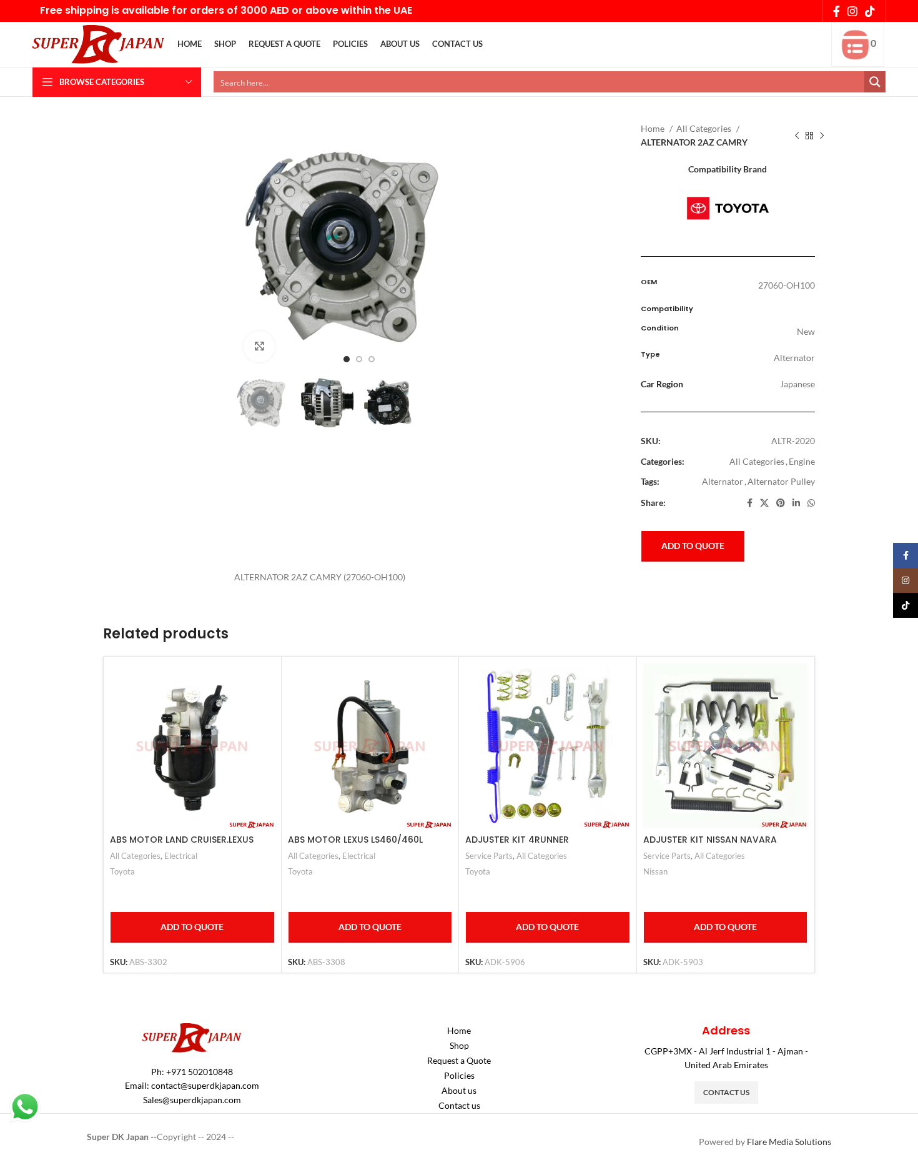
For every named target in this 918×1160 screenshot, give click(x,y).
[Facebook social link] (836, 11)
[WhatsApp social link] (811, 503)
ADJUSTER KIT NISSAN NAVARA (710, 839)
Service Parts (489, 856)
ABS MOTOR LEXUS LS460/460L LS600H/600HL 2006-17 (355, 845)
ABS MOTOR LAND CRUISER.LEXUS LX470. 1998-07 (182, 845)
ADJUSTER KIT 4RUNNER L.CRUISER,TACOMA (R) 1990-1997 (539, 845)
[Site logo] (98, 43)
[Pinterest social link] (780, 503)
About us (459, 1090)
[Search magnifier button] (875, 81)
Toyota (122, 871)
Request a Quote (459, 1060)
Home (653, 128)
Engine (802, 461)
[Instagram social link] (852, 11)
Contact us (459, 1105)
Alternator (722, 481)
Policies (459, 1075)
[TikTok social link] (870, 11)
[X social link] (764, 503)
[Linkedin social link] (796, 503)
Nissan (655, 871)
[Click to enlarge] (259, 346)
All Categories (704, 128)
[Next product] (822, 136)
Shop (459, 1045)
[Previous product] (797, 136)
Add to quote (692, 545)
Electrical (180, 856)
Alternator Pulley (781, 481)
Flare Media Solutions (789, 1141)
